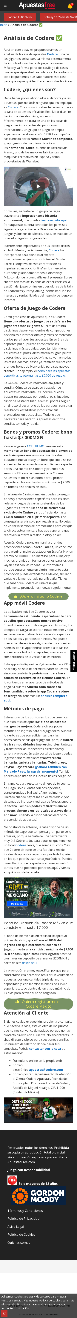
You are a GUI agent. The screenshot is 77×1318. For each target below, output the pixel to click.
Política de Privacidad (23, 1218)
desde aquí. (30, 963)
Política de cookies (50, 1300)
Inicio (3, 25)
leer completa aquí (54, 220)
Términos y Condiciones (25, 1210)
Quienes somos (18, 1242)
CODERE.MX (35, 446)
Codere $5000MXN (19, 17)
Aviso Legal (15, 1226)
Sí (4, 1314)
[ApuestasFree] (37, 5)
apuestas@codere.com (46, 1070)
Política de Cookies (21, 1234)
